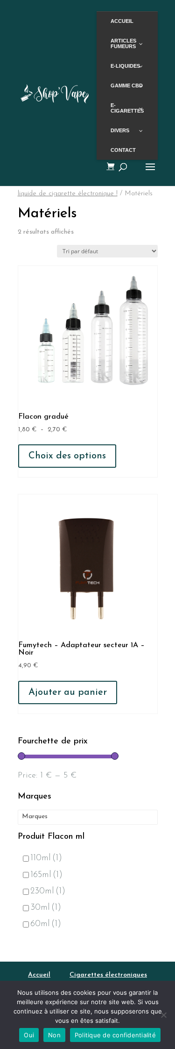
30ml (45, 907)
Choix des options (67, 456)
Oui (29, 1035)
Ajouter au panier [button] (67, 692)
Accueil (39, 974)
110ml (46, 858)
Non (54, 1035)
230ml (47, 891)
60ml (45, 924)
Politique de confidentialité (115, 1035)
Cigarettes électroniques (108, 974)
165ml (46, 875)
